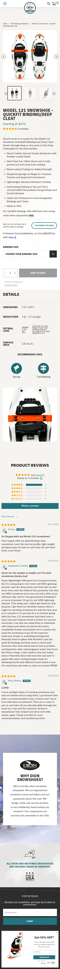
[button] (10, 129)
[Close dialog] (56, 932)
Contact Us (18, 282)
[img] (8, 525)
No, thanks (44, 963)
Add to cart (38, 274)
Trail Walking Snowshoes (20, 24)
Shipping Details (10, 285)
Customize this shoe (44, 225)
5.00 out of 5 (37, 475)
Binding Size (10, 247)
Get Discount (44, 957)
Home (5, 24)
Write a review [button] (30, 505)
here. (31, 215)
